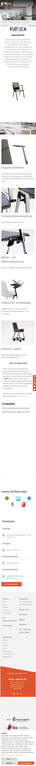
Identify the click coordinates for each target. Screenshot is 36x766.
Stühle (4, 604)
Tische (4, 602)
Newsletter (23, 624)
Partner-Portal (24, 609)
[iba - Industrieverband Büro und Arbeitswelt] (18, 727)
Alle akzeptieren (26, 763)
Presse (4, 648)
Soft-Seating (6, 610)
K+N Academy (7, 626)
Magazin (22, 619)
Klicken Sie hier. (22, 396)
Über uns (5, 640)
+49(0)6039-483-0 (18, 682)
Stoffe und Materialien (25, 602)
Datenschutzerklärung (7, 755)
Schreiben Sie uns (18, 684)
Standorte (5, 645)
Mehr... (9, 759)
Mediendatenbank (24, 604)
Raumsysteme (6, 613)
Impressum (19, 755)
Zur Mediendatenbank (11, 584)
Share (32, 25)
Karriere (4, 643)
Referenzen (23, 614)
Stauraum (5, 607)
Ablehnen (9, 763)
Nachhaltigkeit (6, 651)
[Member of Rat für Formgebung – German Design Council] (18, 719)
